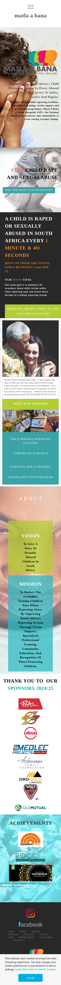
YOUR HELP (28, 934)
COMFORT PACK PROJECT (30, 453)
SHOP (11, 937)
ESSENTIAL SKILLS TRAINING (30, 466)
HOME (11, 931)
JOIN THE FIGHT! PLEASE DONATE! (29, 190)
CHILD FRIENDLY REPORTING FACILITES (30, 441)
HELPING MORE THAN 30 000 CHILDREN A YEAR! (32, 311)
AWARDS (36, 931)
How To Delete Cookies (42, 969)
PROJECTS (13, 934)
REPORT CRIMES (26, 937)
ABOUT (22, 931)
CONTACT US (18, 940)
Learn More (21, 969)
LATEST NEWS (45, 937)
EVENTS (43, 934)
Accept (30, 977)
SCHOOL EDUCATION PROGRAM (30, 477)
